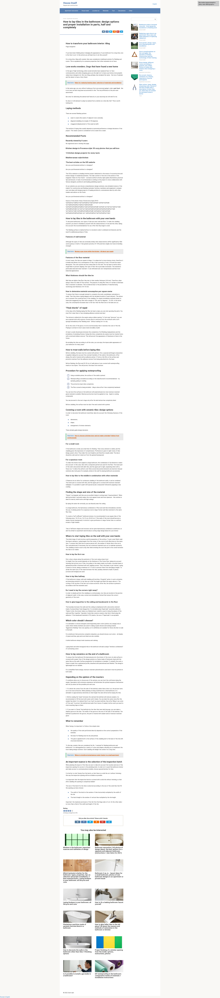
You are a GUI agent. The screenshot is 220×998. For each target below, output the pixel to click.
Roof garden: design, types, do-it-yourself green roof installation (147, 44)
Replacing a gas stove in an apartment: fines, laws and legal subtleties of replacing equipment (148, 36)
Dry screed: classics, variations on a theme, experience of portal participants (146, 77)
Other (130, 11)
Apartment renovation (71, 11)
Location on (95, 11)
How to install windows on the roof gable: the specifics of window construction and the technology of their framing (147, 55)
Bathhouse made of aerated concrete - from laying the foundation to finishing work (148, 26)
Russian (2, 997)
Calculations (121, 11)
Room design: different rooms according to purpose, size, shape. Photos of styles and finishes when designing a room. (147, 66)
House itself (70, 3)
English (155, 4)
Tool (113, 11)
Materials (105, 11)
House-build (85, 11)
